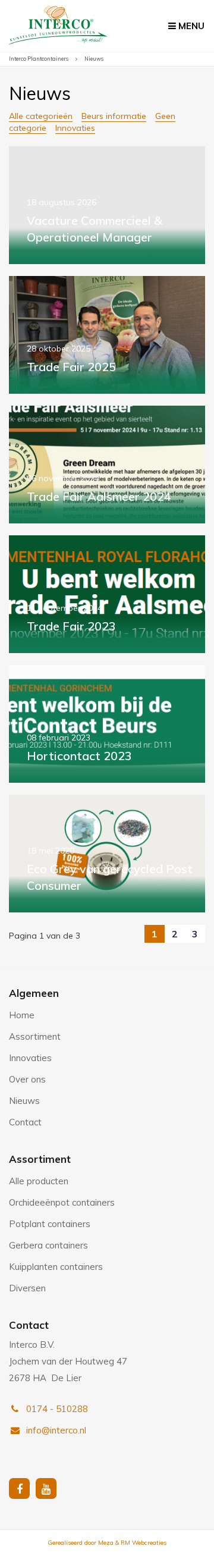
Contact (25, 1122)
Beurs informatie (113, 116)
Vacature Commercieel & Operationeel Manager (107, 205)
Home (21, 1015)
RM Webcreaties (143, 1542)
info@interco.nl (55, 1430)
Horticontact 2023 (107, 724)
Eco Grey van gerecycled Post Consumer (107, 853)
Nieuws (24, 1100)
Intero (58, 28)
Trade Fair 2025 (107, 335)
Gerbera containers (48, 1245)
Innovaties (75, 128)
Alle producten (38, 1181)
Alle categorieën (41, 116)
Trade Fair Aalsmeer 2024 (107, 464)
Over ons (27, 1079)
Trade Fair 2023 (107, 594)
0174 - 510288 (56, 1408)
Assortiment (35, 1036)
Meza (106, 1542)
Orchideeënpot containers (62, 1202)
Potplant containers (49, 1223)
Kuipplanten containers (56, 1266)
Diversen (27, 1288)
